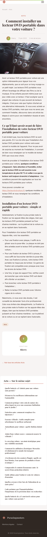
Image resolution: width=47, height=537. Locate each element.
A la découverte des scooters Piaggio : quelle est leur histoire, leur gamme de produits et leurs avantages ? (23, 460)
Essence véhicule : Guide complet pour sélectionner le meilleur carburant (19, 420)
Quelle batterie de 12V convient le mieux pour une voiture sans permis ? (22, 497)
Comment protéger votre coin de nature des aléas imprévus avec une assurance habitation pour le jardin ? (22, 405)
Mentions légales (8, 524)
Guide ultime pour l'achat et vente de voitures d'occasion (22, 476)
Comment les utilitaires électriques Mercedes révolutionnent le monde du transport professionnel (22, 450)
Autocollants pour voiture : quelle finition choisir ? (23, 428)
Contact (20, 524)
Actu (10, 9)
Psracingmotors (15, 517)
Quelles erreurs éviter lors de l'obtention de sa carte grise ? (23, 483)
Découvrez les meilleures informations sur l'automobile (21, 396)
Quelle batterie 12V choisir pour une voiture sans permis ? (21, 389)
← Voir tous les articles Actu (13, 363)
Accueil (4, 9)
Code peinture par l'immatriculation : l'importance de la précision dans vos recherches (23, 490)
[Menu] (42, 2)
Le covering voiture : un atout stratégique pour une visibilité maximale (22, 442)
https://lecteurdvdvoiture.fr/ (13, 190)
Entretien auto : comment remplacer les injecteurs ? (20, 413)
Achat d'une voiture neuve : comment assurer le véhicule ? (23, 435)
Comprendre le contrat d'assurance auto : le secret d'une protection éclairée (21, 468)
